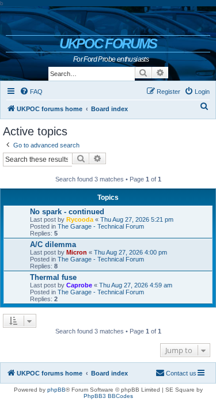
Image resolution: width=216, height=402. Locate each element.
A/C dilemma (53, 244)
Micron (76, 252)
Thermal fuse (53, 277)
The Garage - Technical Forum (101, 226)
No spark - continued (67, 211)
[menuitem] (31, 91)
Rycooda (79, 219)
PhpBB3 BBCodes (108, 396)
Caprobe (79, 285)
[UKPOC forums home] (108, 20)
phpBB (56, 389)
